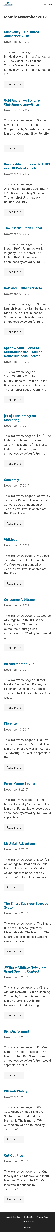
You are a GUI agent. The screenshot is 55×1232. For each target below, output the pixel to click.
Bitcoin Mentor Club (19, 664)
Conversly (11, 480)
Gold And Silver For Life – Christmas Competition (23, 102)
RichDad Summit (16, 1031)
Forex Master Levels (19, 784)
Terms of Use (27, 1221)
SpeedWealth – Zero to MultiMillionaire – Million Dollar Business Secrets (23, 352)
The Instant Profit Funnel (23, 228)
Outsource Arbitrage (19, 600)
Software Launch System (23, 288)
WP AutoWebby (15, 1091)
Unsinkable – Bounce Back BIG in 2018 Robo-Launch (27, 166)
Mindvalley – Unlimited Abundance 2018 (21, 34)
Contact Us (29, 1217)
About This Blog (13, 1217)
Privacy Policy (43, 1217)
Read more (14, 84)
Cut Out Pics (13, 1156)
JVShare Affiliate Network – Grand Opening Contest (25, 969)
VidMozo (10, 540)
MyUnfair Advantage (19, 844)
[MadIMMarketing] (7, 4)
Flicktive (10, 724)
